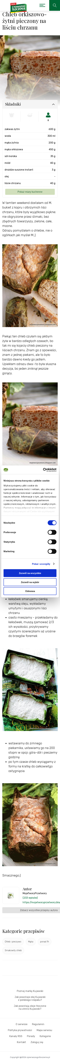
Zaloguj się (37, 1042)
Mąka (30, 941)
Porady (31, 1036)
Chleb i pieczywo (13, 941)
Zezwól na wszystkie (30, 573)
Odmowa (30, 591)
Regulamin (38, 1024)
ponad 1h (44, 941)
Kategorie (45, 1036)
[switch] (52, 532)
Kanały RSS (15, 1036)
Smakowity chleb (13, 950)
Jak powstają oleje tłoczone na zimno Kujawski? (30, 1007)
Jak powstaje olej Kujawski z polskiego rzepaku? (30, 998)
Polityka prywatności (20, 1030)
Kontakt (21, 1042)
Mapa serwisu (44, 1030)
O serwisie (21, 1024)
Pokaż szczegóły (41, 563)
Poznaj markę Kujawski (30, 991)
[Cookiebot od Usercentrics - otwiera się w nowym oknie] (43, 470)
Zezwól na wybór (30, 582)
